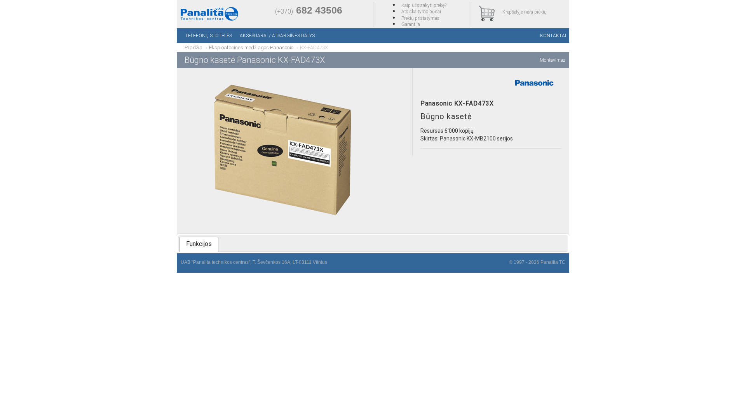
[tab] (199, 244)
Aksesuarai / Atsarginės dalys (277, 35)
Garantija (410, 24)
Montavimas (552, 60)
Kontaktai (553, 35)
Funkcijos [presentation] (199, 244)
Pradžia (193, 47)
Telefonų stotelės (208, 35)
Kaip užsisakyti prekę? (423, 5)
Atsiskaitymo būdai (421, 11)
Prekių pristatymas (420, 18)
